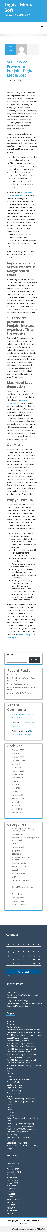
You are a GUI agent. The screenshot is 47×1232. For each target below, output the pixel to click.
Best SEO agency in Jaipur (18, 1038)
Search (10, 654)
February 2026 (18, 750)
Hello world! (12, 675)
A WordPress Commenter (22, 714)
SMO (14, 890)
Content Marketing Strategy (19, 1079)
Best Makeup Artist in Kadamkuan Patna (24, 1029)
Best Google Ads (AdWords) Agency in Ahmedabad (23, 679)
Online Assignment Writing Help (20, 1123)
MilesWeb (41, 1229)
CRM (14, 843)
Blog (9, 1071)
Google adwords (19, 863)
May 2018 (16, 802)
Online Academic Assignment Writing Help (22, 1119)
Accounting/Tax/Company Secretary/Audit (23, 829)
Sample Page (12, 1134)
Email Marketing (14, 1090)
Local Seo (11, 1112)
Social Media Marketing (17, 1143)
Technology (17, 894)
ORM (14, 877)
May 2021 (16, 764)
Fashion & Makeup (20, 847)
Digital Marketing (14, 1085)
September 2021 (19, 760)
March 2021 (17, 767)
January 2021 (17, 774)
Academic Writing (14, 1027)
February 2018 (18, 812)
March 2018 (17, 809)
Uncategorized (18, 901)
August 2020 (17, 781)
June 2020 (16, 788)
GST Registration (19, 866)
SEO (20, 81)
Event (9, 1096)
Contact (10, 1076)
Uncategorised (18, 897)
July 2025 (15, 753)
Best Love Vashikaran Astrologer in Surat (22, 688)
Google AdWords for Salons (19, 693)
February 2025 (18, 757)
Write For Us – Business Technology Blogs (22, 1147)
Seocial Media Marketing (22, 887)
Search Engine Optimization (19, 1137)
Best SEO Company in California (20, 1043)
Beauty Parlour (18, 834)
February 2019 (18, 798)
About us (11, 1021)
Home (9, 1104)
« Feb (8, 976)
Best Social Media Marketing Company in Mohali (24, 1067)
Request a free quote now (18, 1132)
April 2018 (16, 805)
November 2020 (18, 778)
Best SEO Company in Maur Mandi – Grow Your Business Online (22, 1050)
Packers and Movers (20, 880)
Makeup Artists (18, 873)
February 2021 (18, 771)
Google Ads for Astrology (18, 684)
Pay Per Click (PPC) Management (21, 1126)
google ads (16, 850)
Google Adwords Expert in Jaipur (21, 1098)
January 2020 (17, 791)
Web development (19, 904)
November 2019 (18, 795)
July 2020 (15, 785)
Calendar (10, 1074)
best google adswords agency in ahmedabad (25, 839)
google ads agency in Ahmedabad (21, 858)
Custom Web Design (15, 1082)
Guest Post (16, 870)
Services (10, 1140)
